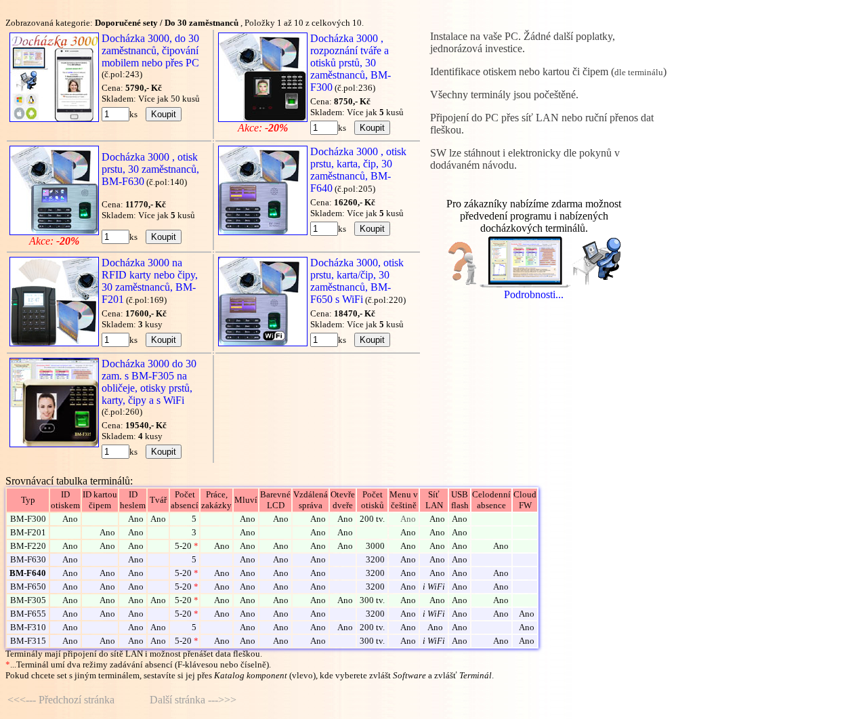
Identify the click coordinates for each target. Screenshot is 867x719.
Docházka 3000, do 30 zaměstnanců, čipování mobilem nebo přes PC (150, 50)
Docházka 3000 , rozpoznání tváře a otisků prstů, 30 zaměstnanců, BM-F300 (350, 63)
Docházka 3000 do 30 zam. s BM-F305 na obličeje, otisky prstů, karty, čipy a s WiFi (149, 382)
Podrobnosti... (534, 294)
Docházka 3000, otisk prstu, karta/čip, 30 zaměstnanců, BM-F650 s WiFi (357, 281)
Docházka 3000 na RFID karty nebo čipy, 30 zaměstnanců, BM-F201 (150, 281)
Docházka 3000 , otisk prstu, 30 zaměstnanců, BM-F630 (150, 169)
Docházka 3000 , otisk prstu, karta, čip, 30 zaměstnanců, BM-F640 (358, 170)
